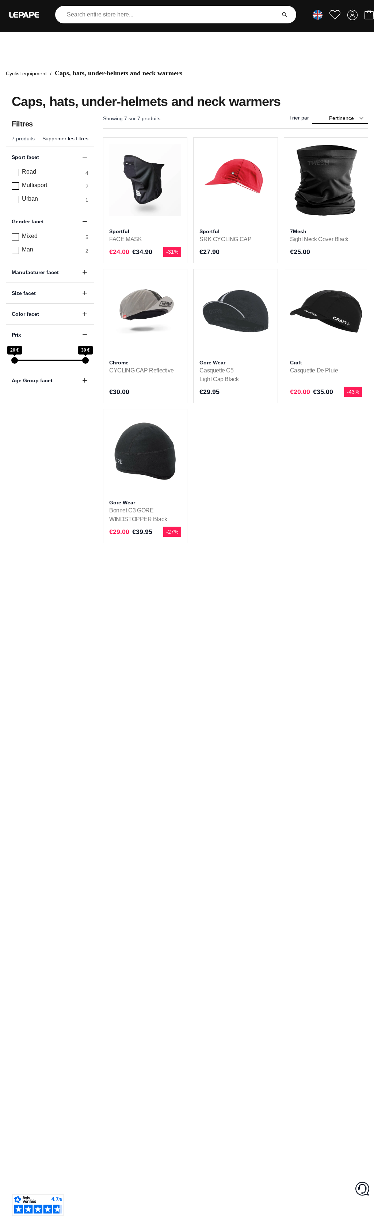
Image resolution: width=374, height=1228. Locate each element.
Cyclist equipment (26, 73)
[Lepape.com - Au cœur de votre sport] (24, 15)
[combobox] (167, 14)
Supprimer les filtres (65, 138)
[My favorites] (334, 14)
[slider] (14, 360)
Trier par (299, 118)
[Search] (284, 14)
